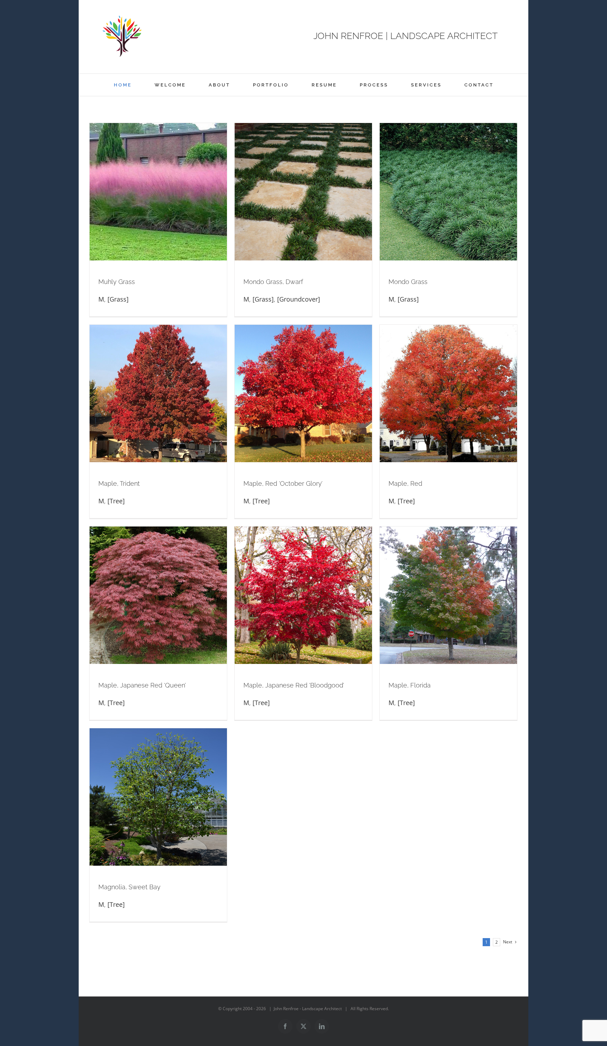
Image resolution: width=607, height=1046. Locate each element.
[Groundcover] (298, 299)
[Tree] (116, 501)
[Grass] (118, 299)
